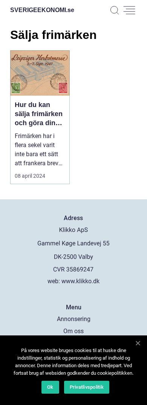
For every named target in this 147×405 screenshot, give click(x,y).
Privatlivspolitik (87, 387)
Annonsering (73, 319)
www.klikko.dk (80, 281)
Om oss (73, 331)
